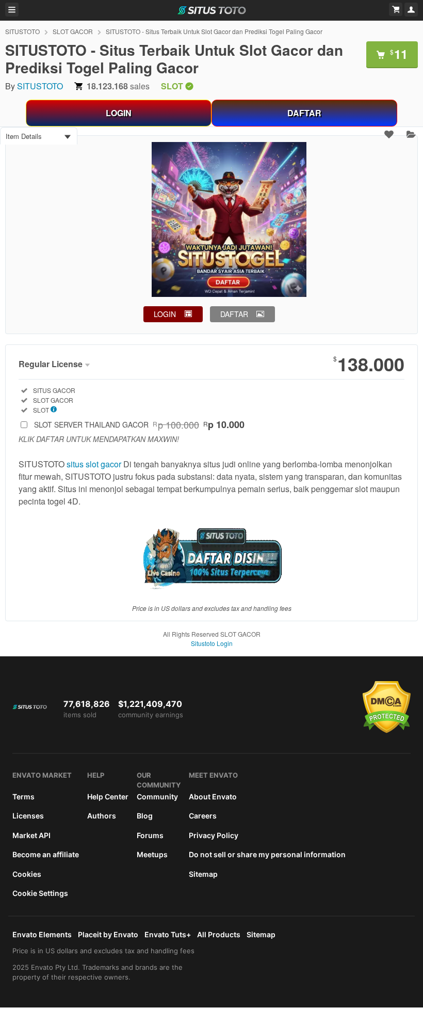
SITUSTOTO (22, 31)
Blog (145, 815)
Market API (31, 835)
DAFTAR (304, 113)
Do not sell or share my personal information (267, 854)
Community (157, 796)
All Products (218, 934)
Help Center (107, 796)
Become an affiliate (45, 854)
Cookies (26, 874)
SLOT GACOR (73, 31)
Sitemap (203, 874)
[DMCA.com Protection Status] (387, 731)
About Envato (213, 796)
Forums (150, 835)
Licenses (28, 815)
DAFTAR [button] (234, 314)
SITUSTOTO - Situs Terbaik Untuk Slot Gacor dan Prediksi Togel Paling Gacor (214, 31)
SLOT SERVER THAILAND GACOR (139, 424)
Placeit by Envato (108, 934)
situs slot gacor (94, 464)
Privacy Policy (213, 835)
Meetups (152, 854)
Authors (101, 815)
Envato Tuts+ (167, 934)
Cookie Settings (40, 893)
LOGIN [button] (165, 314)
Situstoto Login (212, 643)
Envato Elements (42, 934)
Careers (203, 815)
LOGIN (119, 113)
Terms (23, 796)
